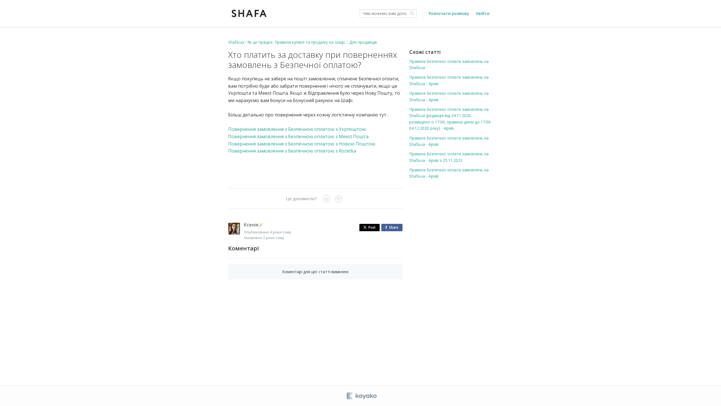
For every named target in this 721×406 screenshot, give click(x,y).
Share (394, 228)
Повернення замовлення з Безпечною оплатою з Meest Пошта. (298, 136)
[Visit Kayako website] (362, 395)
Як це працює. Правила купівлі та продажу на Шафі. (297, 42)
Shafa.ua (236, 42)
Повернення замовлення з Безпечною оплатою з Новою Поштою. (302, 144)
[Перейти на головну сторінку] (249, 13)
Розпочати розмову (449, 13)
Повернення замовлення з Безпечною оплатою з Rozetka (292, 151)
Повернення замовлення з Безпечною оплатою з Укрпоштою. (297, 129)
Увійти (482, 13)
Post (372, 227)
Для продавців (363, 42)
